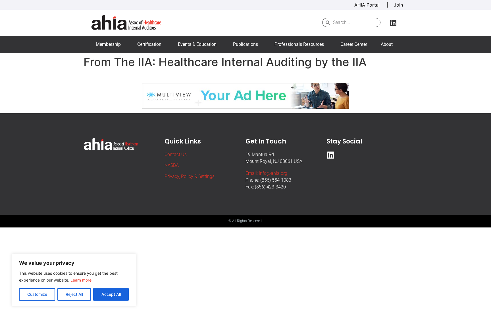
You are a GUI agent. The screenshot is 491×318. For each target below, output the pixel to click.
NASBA (172, 165)
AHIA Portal (367, 5)
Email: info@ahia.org (266, 173)
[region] (73, 280)
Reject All (74, 294)
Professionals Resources (299, 44)
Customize (37, 294)
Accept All (111, 294)
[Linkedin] (393, 22)
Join (398, 5)
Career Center (353, 44)
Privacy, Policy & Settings (190, 176)
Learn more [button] (80, 280)
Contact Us (176, 154)
